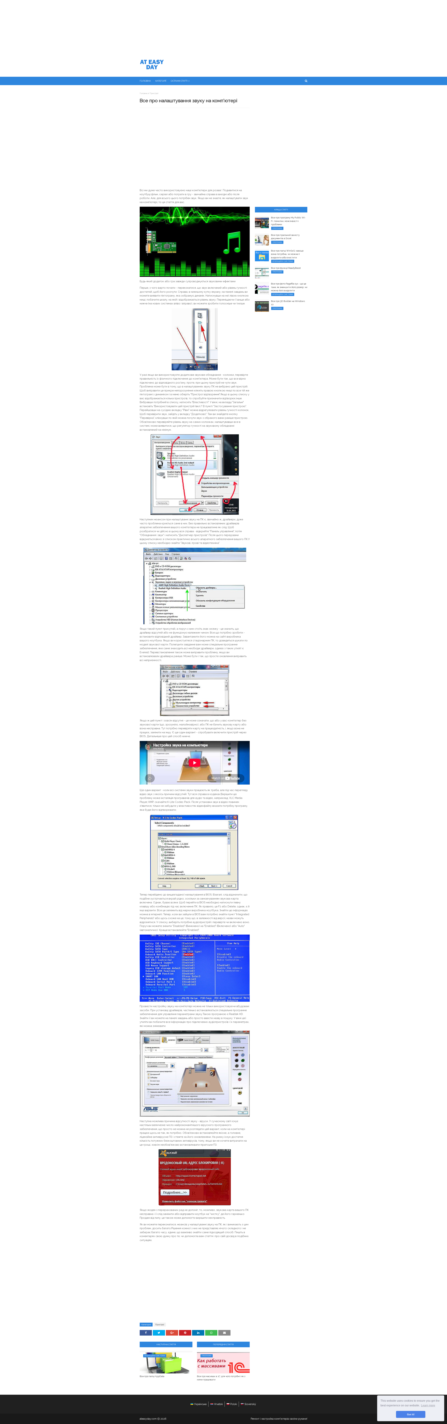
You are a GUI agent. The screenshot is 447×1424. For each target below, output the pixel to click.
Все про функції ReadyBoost (286, 268)
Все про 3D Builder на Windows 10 (288, 303)
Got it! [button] (411, 1414)
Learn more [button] (428, 1405)
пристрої (153, 93)
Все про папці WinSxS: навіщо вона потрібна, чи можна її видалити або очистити (287, 254)
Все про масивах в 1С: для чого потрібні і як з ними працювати (221, 1378)
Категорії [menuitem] (160, 81)
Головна (143, 93)
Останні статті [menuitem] (179, 81)
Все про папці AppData (152, 1376)
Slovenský (250, 1404)
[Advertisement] (223, 26)
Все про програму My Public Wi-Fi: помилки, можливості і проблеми (288, 221)
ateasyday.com (148, 1418)
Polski (233, 1404)
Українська (200, 1404)
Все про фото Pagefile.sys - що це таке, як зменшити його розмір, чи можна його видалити (289, 287)
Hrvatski (218, 1404)
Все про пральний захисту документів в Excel (285, 237)
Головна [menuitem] (145, 81)
